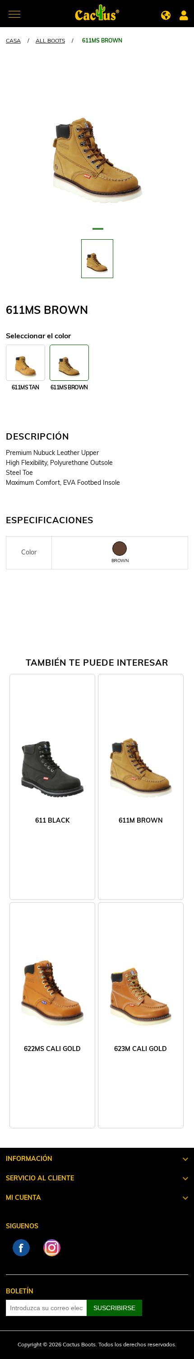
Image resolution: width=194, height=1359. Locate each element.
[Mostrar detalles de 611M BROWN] (140, 755)
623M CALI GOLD (140, 1049)
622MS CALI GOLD (52, 1049)
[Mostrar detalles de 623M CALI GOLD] (140, 983)
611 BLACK (52, 821)
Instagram (51, 1247)
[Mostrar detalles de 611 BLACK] (52, 755)
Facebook (21, 1247)
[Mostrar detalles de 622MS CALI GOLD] (52, 983)
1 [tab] (97, 232)
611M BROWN (141, 821)
